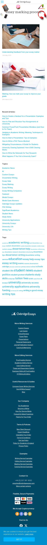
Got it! (19, 539)
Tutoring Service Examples (23, 467)
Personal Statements (23, 342)
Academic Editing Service (23, 363)
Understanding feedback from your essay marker (20, 52)
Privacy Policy (23, 446)
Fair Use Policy (23, 440)
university (14, 282)
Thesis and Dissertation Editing (23, 368)
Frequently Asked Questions (23, 414)
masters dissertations (31, 263)
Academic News (8, 168)
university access (30, 282)
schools (39, 266)
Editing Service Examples (23, 461)
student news (23, 270)
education (15, 259)
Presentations (23, 339)
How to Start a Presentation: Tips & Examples (19, 138)
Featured (5, 194)
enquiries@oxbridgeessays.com (24, 483)
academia (5, 243)
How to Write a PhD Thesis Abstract (16, 141)
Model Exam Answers (10, 201)
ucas (31, 278)
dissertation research (11, 252)
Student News (7, 214)
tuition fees (21, 278)
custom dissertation (13, 246)
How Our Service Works (23, 411)
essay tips (39, 259)
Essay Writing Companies (12, 191)
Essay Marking (7, 184)
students (29, 274)
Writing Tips (6, 230)
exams (21, 263)
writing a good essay (33, 290)
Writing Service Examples (23, 458)
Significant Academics (10, 210)
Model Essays (7, 197)
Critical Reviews (23, 334)
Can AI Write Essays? (23, 389)
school (33, 267)
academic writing (19, 242)
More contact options (23, 486)
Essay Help (6, 181)
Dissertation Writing (9, 178)
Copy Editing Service (23, 366)
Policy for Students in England (23, 443)
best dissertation (34, 243)
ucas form (37, 279)
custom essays (7, 249)
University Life (7, 227)
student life (7, 270)
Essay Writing (7, 188)
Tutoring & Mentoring (23, 348)
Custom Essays (8, 175)
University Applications (11, 220)
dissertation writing (15, 255)
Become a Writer (23, 408)
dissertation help (21, 248)
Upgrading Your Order (23, 435)
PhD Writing (6, 207)
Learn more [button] (29, 534)
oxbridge (5, 267)
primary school (26, 267)
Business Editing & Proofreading (23, 371)
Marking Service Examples (23, 464)
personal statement (15, 267)
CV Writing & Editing (23, 374)
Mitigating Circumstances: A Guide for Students (20, 144)
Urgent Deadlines (23, 432)
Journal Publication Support (23, 345)
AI (3, 171)
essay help (28, 259)
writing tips (8, 294)
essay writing (9, 263)
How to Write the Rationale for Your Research (19, 153)
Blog (23, 392)
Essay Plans (23, 336)
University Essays (9, 223)
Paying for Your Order (23, 417)
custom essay (40, 246)
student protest (18, 275)
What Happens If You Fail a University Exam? (19, 156)
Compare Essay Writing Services (23, 386)
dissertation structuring (25, 252)
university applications (15, 286)
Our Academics (23, 406)
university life (14, 290)
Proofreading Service (23, 360)
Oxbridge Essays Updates (12, 204)
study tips (11, 279)
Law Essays (24, 331)
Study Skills (6, 217)
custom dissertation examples (29, 246)
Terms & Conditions (23, 438)
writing (21, 290)
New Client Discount (23, 429)
